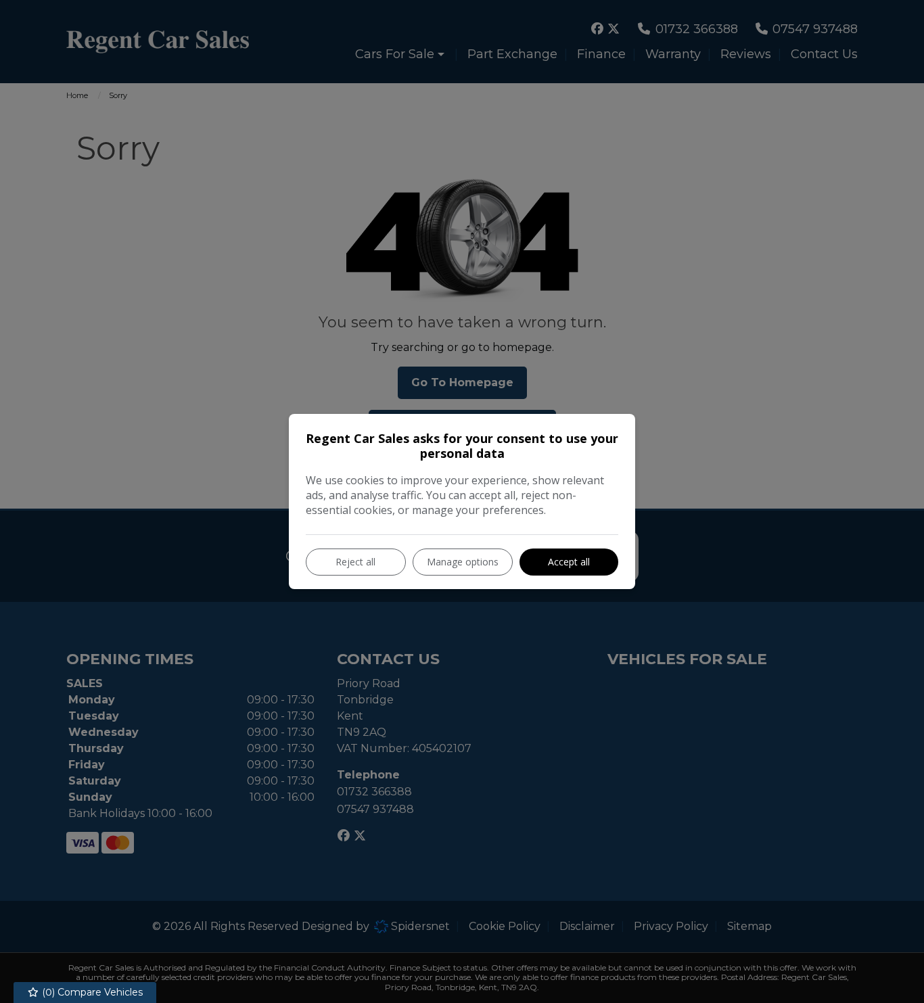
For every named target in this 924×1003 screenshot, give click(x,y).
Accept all (569, 561)
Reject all (355, 561)
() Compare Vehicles (91, 992)
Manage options (463, 561)
